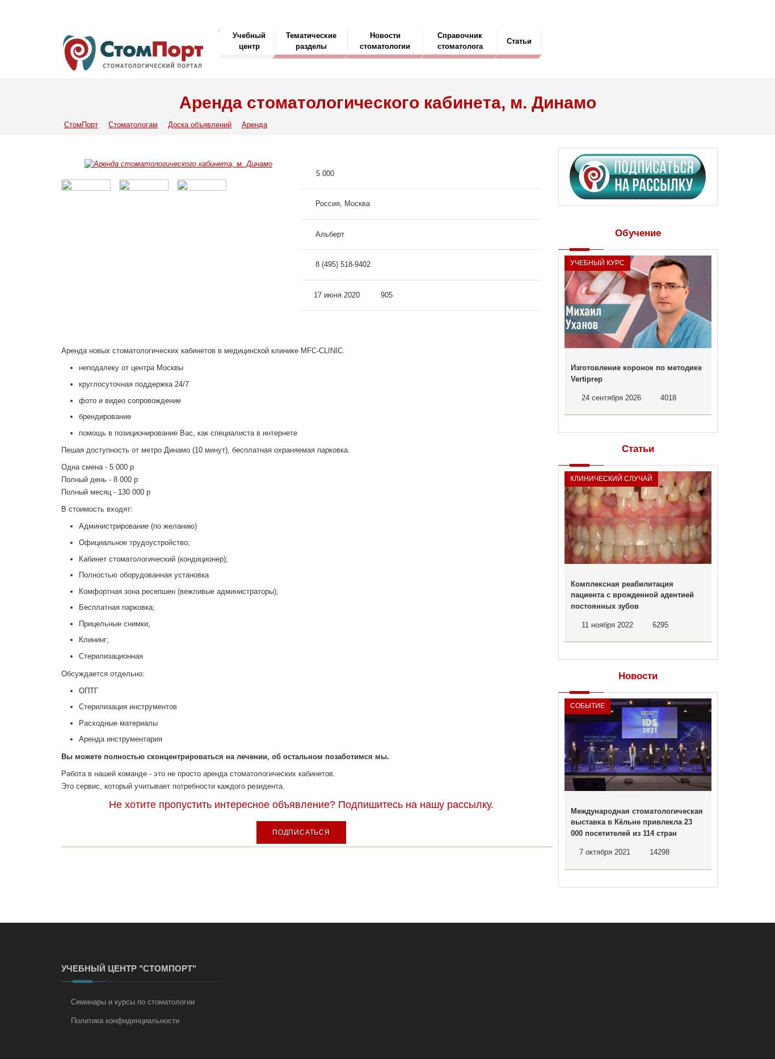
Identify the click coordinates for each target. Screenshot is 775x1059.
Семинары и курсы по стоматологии (133, 1002)
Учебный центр (249, 41)
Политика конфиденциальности (125, 1020)
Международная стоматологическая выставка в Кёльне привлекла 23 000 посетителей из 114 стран (637, 822)
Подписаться (301, 832)
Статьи (519, 41)
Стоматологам (133, 124)
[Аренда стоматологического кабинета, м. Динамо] (178, 164)
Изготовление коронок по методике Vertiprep (636, 373)
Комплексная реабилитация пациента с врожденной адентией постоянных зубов (632, 595)
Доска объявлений (199, 124)
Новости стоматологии (385, 41)
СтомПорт (81, 124)
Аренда (254, 124)
